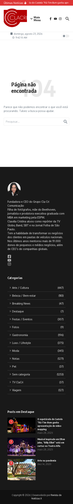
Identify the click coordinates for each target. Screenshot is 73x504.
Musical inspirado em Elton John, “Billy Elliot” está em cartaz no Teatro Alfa (51, 442)
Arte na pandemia (46, 460)
